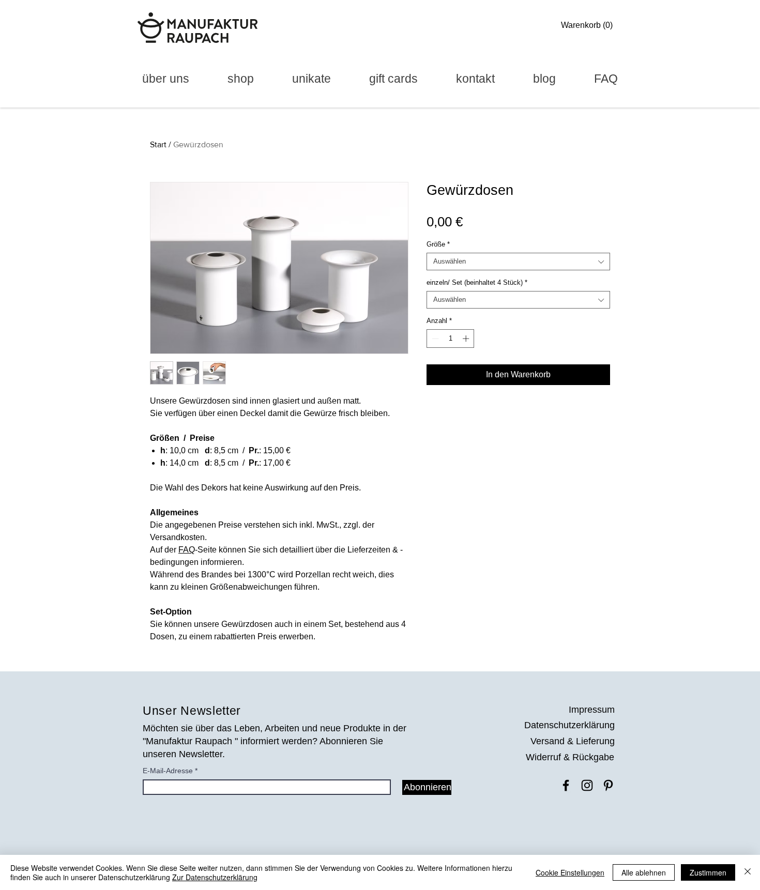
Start (158, 144)
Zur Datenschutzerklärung (214, 877)
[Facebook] (565, 785)
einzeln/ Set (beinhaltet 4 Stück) (477, 282)
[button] (589, 25)
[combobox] (518, 261)
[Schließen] (747, 872)
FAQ (186, 549)
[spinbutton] (450, 338)
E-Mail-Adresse (168, 770)
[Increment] (467, 338)
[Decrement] (434, 338)
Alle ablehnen (643, 872)
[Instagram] (587, 785)
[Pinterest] (608, 785)
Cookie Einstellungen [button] (570, 872)
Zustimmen (708, 872)
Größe (438, 244)
